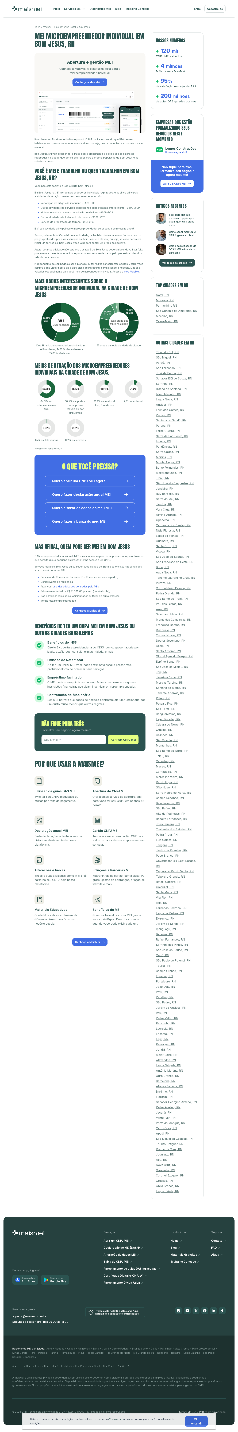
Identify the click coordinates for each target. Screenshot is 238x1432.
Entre (197, 8)
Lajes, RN (162, 1039)
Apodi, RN (163, 1133)
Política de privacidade (212, 1411)
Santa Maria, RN (167, 892)
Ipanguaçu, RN (166, 929)
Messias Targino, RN (169, 682)
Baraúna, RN (164, 934)
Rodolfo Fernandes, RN (171, 818)
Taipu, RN (162, 756)
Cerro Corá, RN (166, 1128)
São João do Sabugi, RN (172, 556)
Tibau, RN (162, 478)
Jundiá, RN (163, 1049)
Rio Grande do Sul (143, 1352)
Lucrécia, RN (164, 1028)
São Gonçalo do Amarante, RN (176, 310)
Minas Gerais (19, 1352)
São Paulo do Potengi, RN (173, 960)
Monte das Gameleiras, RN (173, 619)
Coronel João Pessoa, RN (173, 588)
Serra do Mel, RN (167, 499)
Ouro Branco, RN (167, 1075)
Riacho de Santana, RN (171, 388)
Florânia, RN (164, 1096)
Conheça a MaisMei (88, 82)
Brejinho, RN (164, 1091)
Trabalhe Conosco (137, 8)
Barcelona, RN (165, 1081)
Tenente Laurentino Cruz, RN (175, 577)
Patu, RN (162, 991)
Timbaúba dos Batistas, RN (174, 829)
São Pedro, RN (166, 1002)
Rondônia (162, 1352)
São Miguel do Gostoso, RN (174, 1138)
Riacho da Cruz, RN (169, 1149)
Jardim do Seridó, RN (170, 923)
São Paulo (209, 1352)
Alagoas (59, 1348)
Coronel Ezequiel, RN (170, 1175)
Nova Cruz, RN (166, 1165)
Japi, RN (161, 672)
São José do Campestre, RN (175, 483)
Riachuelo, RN (165, 630)
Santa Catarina (191, 1352)
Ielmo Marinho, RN (168, 394)
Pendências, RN (166, 446)
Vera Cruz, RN (165, 509)
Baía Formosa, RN (168, 803)
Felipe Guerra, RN (168, 430)
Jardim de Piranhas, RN (171, 850)
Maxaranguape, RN (169, 472)
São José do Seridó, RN (172, 950)
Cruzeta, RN (164, 729)
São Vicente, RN (167, 740)
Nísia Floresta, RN (168, 530)
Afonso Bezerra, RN (169, 1086)
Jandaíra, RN (165, 488)
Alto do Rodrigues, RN (171, 813)
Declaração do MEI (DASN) (122, 1247)
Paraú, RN (163, 362)
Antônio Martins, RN (169, 1070)
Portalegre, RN (166, 981)
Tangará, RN (164, 845)
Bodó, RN (162, 567)
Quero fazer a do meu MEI (79, 521)
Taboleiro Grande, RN (170, 876)
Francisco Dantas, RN (170, 624)
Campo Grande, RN (169, 970)
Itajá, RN (161, 902)
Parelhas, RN (165, 997)
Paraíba (42, 1352)
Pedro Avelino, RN (168, 1107)
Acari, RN (162, 645)
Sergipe (17, 1356)
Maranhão (166, 1348)
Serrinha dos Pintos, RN (172, 944)
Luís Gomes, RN (166, 839)
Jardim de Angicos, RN (171, 1007)
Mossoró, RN (165, 300)
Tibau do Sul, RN (167, 352)
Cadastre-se (215, 8)
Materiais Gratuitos (184, 1254)
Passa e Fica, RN (167, 703)
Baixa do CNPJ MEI (116, 1261)
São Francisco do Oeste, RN (175, 562)
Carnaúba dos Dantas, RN (173, 525)
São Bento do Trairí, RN (172, 598)
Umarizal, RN (165, 887)
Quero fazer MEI (81, 494)
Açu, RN (161, 1159)
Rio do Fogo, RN (167, 782)
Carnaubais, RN (166, 771)
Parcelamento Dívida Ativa (122, 1282)
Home (37, 27)
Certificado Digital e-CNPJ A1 (123, 1275)
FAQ (214, 1247)
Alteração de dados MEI (120, 1254)
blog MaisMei (131, 271)
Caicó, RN (162, 955)
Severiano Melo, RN (169, 614)
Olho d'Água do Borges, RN (174, 656)
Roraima (176, 1352)
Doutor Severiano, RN (171, 640)
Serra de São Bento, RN (172, 436)
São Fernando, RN (168, 367)
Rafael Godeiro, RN (169, 881)
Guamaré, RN (165, 541)
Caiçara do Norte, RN (170, 724)
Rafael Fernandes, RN (170, 939)
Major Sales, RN (167, 1054)
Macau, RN (163, 766)
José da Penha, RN (169, 373)
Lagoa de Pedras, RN (170, 913)
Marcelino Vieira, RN (169, 776)
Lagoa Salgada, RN (168, 1065)
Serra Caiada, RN (167, 451)
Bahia (96, 1348)
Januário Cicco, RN (169, 677)
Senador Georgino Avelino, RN (176, 1102)
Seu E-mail (51, 739)
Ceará (105, 1348)
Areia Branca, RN (167, 1185)
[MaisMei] (26, 8)
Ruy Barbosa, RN (167, 493)
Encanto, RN (164, 1033)
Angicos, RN (164, 404)
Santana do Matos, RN (171, 687)
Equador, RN (164, 976)
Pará (32, 1352)
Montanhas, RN (166, 745)
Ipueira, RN (163, 441)
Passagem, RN (165, 1044)
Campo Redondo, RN (170, 797)
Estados (47, 27)
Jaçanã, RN (164, 1112)
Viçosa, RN (163, 551)
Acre (49, 1348)
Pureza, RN (163, 582)
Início (56, 8)
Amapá (71, 1348)
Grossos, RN (164, 1180)
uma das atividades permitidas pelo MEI (75, 586)
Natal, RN (162, 295)
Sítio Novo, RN (166, 787)
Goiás (154, 1348)
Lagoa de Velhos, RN (170, 535)
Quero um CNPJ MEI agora (79, 481)
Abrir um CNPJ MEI (123, 739)
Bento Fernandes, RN (170, 467)
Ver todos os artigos (175, 262)
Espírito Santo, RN (168, 661)
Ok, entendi (196, 1421)
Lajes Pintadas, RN (168, 719)
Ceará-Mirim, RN (167, 321)
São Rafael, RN (166, 808)
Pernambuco (68, 1352)
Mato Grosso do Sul (203, 1348)
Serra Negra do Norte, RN (173, 792)
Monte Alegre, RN (168, 462)
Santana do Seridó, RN (171, 420)
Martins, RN (164, 457)
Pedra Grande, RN (168, 593)
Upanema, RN (165, 520)
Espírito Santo (140, 1348)
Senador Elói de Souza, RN (174, 378)
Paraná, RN (163, 425)
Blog (118, 8)
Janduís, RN (164, 504)
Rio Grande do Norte (65, 27)
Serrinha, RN (164, 383)
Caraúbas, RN (165, 761)
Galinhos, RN (164, 735)
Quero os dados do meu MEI (82, 508)
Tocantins (30, 1356)
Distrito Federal (120, 1348)
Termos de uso (187, 1411)
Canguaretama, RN (168, 714)
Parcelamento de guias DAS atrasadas (130, 1268)
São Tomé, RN (165, 708)
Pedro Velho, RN (167, 1018)
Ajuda (215, 1254)
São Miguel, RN (166, 357)
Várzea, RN (163, 415)
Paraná (54, 1352)
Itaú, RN (161, 1012)
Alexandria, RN (166, 1060)
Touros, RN (163, 965)
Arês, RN (162, 609)
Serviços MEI (73, 8)
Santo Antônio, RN (168, 651)
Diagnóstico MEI (100, 8)
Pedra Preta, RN (167, 834)
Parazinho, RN (165, 1023)
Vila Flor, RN (164, 897)
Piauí (81, 1352)
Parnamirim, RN (166, 305)
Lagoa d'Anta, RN (167, 1191)
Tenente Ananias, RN (170, 693)
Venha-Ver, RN (166, 1117)
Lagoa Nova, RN (167, 399)
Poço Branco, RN (167, 855)
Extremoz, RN (165, 918)
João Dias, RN (165, 986)
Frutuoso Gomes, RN (170, 409)
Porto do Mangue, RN (170, 1123)
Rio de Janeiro (95, 1352)
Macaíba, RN (164, 316)
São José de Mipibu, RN (172, 666)
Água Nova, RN (166, 572)
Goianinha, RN (165, 1170)
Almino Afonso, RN (169, 514)
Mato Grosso (182, 1348)
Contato (217, 1240)
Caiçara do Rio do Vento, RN (175, 871)
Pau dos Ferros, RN (169, 603)
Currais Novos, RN (168, 635)
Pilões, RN (163, 698)
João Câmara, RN (168, 824)
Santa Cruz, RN (166, 546)
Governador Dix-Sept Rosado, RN (176, 863)
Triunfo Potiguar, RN (169, 1144)
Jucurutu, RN (165, 1154)
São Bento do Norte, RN (172, 750)
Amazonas (84, 1348)
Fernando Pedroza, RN (171, 908)
